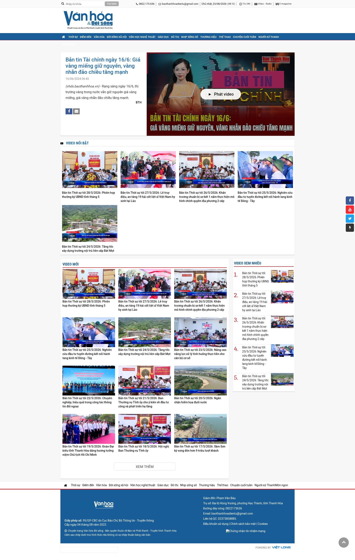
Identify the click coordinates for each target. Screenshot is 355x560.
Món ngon (68, 44)
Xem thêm (145, 467)
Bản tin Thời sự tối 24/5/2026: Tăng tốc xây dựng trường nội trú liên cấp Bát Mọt (88, 248)
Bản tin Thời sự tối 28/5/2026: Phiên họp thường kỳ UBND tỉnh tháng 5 (88, 194)
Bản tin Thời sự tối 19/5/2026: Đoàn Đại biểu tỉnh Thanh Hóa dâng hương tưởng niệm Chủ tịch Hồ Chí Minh (88, 450)
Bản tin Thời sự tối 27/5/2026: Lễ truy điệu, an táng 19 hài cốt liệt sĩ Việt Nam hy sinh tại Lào (148, 197)
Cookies (263, 523)
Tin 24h (246, 3)
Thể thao (225, 37)
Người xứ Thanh (268, 37)
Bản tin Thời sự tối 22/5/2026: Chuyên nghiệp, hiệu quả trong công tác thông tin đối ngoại (87, 402)
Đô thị (175, 37)
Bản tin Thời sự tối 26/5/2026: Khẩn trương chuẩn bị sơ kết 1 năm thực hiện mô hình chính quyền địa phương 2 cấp (206, 197)
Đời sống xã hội (117, 37)
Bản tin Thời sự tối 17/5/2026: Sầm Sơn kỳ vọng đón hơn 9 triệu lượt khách (199, 448)
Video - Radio (264, 3)
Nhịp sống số (189, 37)
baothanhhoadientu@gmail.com (180, 3)
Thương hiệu (208, 37)
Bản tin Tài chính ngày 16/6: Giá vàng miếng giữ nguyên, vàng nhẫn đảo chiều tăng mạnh (103, 66)
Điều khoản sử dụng (215, 523)
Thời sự (73, 37)
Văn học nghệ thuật (142, 37)
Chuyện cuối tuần (244, 37)
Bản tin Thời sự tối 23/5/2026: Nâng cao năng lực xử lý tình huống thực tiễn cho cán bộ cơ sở (200, 354)
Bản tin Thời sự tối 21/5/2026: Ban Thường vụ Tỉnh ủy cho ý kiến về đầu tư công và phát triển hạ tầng (143, 402)
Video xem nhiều (247, 263)
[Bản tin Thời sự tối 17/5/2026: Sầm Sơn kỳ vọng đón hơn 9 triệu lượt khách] (200, 429)
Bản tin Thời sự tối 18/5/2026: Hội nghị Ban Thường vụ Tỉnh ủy (143, 448)
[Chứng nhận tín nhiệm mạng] (245, 531)
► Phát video (221, 94)
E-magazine (285, 3)
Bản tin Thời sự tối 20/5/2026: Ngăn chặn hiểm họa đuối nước (197, 400)
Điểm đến (85, 37)
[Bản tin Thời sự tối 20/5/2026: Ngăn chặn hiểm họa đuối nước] (200, 381)
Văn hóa (99, 37)
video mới (70, 264)
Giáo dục (163, 37)
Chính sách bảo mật (243, 523)
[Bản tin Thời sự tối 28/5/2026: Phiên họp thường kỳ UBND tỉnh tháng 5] (89, 170)
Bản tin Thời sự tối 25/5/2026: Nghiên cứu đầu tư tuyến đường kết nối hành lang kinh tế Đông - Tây (265, 197)
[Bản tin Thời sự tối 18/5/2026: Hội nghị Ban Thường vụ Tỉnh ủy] (144, 429)
